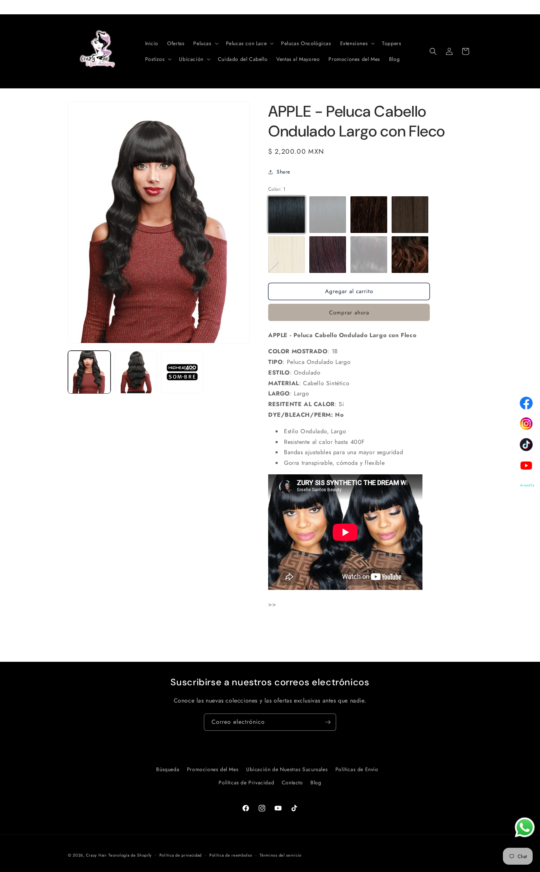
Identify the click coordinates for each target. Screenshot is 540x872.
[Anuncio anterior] (70, 7)
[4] (410, 214)
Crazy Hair (96, 855)
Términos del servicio (281, 855)
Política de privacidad (180, 855)
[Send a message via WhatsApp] (524, 827)
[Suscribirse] (328, 722)
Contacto (292, 782)
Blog (315, 782)
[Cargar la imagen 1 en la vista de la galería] (89, 372)
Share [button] (283, 171)
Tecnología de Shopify (130, 855)
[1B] (327, 214)
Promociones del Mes (212, 769)
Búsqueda (167, 769)
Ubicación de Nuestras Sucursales (287, 769)
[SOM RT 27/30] (410, 254)
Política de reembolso (230, 855)
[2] (368, 214)
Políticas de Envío (356, 769)
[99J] (327, 254)
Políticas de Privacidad (246, 782)
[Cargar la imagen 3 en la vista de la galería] (182, 372)
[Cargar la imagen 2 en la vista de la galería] (135, 372)
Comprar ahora (349, 313)
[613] (286, 254)
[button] (205, 43)
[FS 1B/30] (368, 254)
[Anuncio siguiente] (469, 7)
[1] (286, 214)
